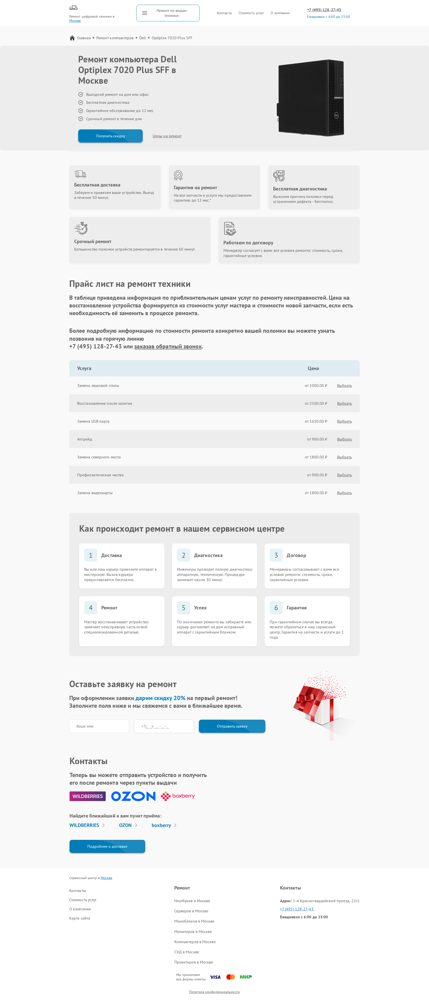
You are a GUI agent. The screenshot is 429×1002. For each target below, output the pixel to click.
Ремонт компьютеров (115, 37)
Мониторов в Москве (193, 931)
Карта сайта (79, 918)
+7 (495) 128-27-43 (324, 9)
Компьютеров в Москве (195, 941)
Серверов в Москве (191, 910)
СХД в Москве (186, 951)
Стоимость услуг (251, 13)
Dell (142, 37)
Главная (84, 37)
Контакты (224, 13)
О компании (280, 13)
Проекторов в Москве (193, 962)
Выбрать (344, 385)
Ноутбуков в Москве (192, 900)
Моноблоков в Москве (194, 921)
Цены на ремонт (167, 135)
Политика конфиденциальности (214, 992)
